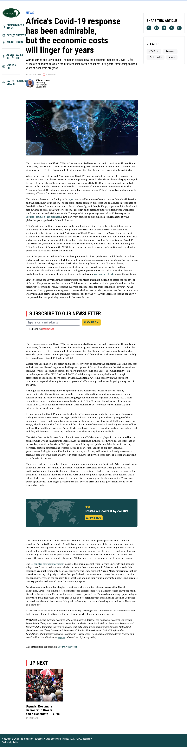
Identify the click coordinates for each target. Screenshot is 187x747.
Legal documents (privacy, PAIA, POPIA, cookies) (68, 738)
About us (8, 56)
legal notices (48, 329)
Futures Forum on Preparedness (43, 216)
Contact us (9, 66)
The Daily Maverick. (67, 646)
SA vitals (9, 82)
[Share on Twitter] (171, 28)
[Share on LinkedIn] (164, 28)
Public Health (155, 57)
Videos (18, 25)
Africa (172, 57)
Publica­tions (9, 27)
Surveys (18, 35)
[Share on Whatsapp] (149, 28)
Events (9, 35)
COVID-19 (154, 51)
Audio (9, 41)
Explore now (93, 517)
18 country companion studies (47, 563)
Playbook (18, 80)
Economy (170, 51)
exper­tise (18, 56)
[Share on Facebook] (156, 28)
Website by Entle (10, 742)
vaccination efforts (104, 273)
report (71, 199)
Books (18, 41)
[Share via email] (179, 28)
